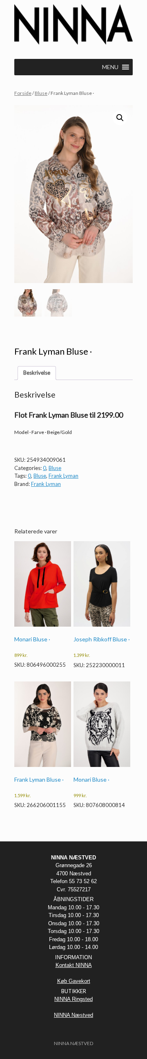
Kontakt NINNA (74, 965)
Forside (22, 93)
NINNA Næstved (73, 1015)
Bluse (41, 93)
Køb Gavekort (73, 981)
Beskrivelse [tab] (36, 372)
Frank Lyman (63, 475)
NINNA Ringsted (73, 999)
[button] (120, 117)
